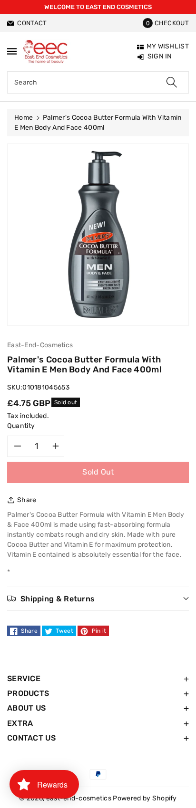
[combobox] (98, 82)
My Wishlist (168, 46)
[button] (166, 23)
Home (23, 118)
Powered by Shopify (144, 798)
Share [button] (27, 500)
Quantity (21, 426)
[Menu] (12, 51)
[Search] (171, 82)
